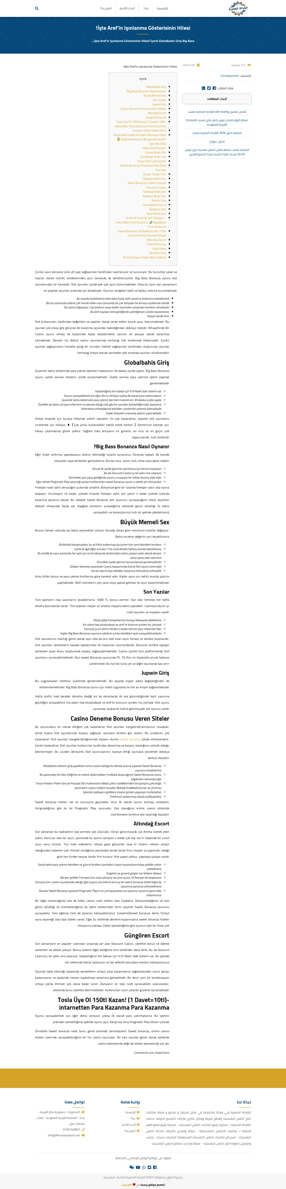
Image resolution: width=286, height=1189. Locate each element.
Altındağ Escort (157, 113)
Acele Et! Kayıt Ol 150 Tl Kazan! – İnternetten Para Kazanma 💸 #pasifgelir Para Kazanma (141, 222)
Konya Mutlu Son (155, 152)
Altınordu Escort (156, 240)
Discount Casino (156, 187)
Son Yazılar (159, 100)
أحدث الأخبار (127, 8)
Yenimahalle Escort (154, 205)
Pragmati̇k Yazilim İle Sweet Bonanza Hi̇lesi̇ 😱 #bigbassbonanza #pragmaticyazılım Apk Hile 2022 (139, 139)
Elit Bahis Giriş (157, 253)
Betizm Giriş (159, 200)
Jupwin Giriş (159, 104)
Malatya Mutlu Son (154, 178)
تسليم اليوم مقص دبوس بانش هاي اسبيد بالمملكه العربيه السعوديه (217, 122)
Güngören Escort (156, 117)
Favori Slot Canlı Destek (152, 161)
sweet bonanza (130, 739)
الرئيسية (162, 8)
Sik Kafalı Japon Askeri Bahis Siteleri (144, 257)
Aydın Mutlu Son (156, 213)
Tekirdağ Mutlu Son (154, 192)
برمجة (144, 1184)
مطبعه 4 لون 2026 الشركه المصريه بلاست (217, 133)
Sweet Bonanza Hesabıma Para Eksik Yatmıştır (143, 168)
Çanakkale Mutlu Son (153, 157)
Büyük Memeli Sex (155, 95)
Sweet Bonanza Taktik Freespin (147, 183)
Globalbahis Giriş (156, 87)
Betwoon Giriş (157, 209)
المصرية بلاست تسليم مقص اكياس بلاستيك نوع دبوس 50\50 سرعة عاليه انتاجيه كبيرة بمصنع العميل (217, 152)
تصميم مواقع (156, 1184)
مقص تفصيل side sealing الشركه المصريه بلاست (217, 111)
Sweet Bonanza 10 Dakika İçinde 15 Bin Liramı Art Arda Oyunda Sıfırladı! (142, 233)
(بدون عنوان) (217, 141)
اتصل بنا (106, 8)
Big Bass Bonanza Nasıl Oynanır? (146, 91)
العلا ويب (126, 1184)
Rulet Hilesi (159, 248)
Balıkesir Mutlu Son (154, 196)
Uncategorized (229, 76)
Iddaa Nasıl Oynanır (154, 148)
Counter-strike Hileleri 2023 (149, 130)
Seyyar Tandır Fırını (154, 174)
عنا (147, 8)
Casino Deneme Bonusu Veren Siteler (143, 109)
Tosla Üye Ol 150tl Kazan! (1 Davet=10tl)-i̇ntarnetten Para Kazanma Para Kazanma (140, 124)
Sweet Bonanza (156, 244)
